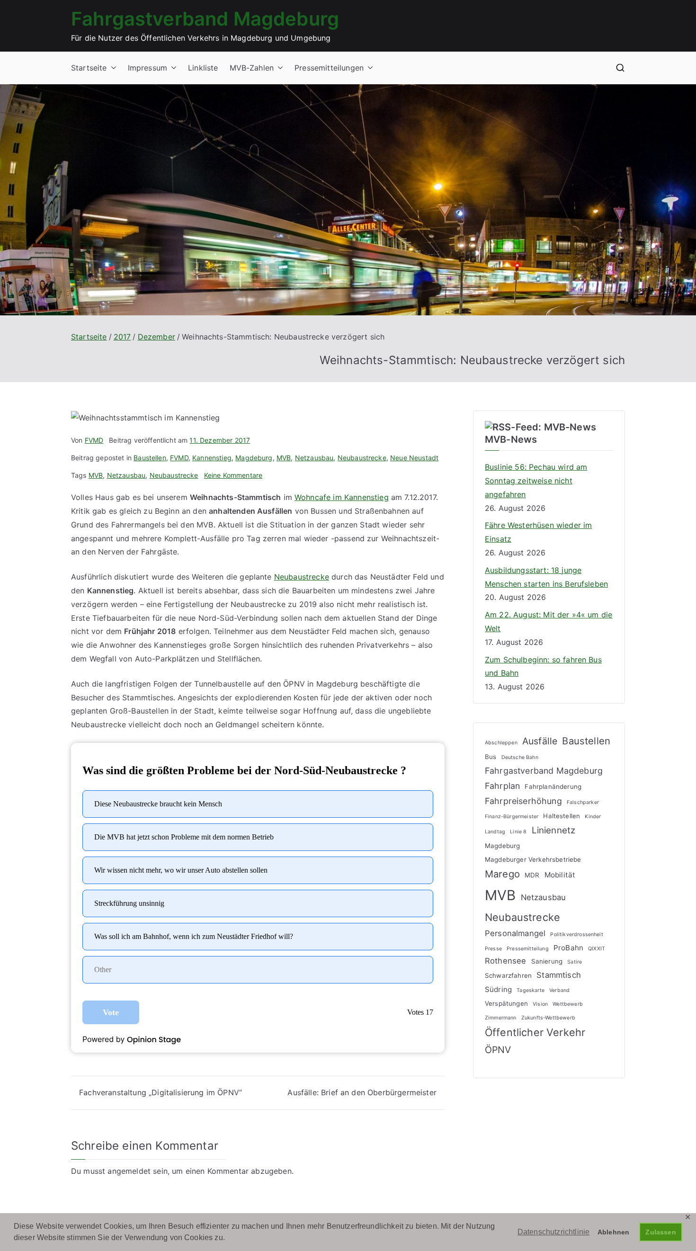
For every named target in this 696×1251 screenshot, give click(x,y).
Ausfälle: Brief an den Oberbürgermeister (361, 1092)
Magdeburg (253, 458)
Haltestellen (561, 816)
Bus (490, 756)
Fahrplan (502, 786)
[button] (111, 68)
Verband (559, 990)
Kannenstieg (212, 458)
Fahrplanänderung (553, 786)
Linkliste (203, 67)
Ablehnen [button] (613, 1232)
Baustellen (150, 458)
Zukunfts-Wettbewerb (548, 1018)
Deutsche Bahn (519, 757)
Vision (540, 1004)
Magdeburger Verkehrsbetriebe (533, 859)
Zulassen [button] (660, 1232)
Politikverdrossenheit (576, 934)
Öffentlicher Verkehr (535, 1032)
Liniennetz (554, 830)
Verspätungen (506, 1003)
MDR (532, 875)
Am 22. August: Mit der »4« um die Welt (548, 621)
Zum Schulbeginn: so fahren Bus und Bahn (543, 666)
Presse (493, 949)
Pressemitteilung (528, 949)
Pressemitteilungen (329, 67)
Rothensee (505, 960)
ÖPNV (498, 1049)
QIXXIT (596, 949)
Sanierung (546, 961)
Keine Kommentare (233, 475)
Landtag (495, 832)
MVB (284, 458)
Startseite (89, 67)
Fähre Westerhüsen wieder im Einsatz (538, 532)
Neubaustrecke (362, 458)
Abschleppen (501, 743)
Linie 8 (518, 832)
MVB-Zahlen (252, 67)
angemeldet (129, 1171)
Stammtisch (558, 975)
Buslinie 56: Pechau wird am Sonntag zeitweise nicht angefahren (536, 480)
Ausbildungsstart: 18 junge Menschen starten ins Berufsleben (546, 577)
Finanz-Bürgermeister (511, 816)
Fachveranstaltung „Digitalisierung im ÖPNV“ (160, 1092)
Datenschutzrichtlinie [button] (553, 1232)
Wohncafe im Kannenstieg (341, 497)
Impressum (147, 67)
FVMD (94, 440)
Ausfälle (539, 741)
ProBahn (568, 947)
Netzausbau (314, 458)
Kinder (593, 816)
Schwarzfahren (508, 975)
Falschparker (583, 802)
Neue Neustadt (414, 458)
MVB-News (511, 439)
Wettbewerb (568, 1004)
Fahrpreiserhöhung (523, 801)
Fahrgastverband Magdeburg (205, 18)
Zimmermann (501, 1018)
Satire (574, 962)
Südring (498, 989)
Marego (502, 874)
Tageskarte (530, 990)
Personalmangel (515, 933)
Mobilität (559, 874)
